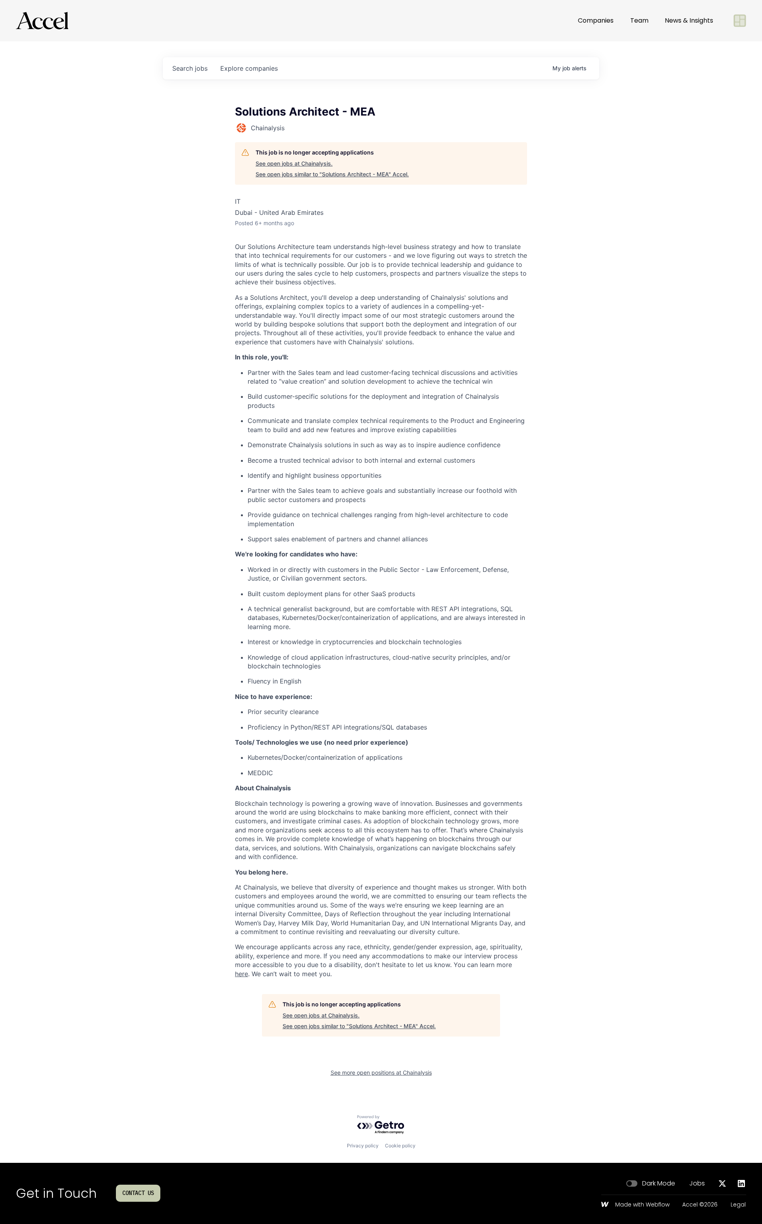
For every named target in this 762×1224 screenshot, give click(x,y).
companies (249, 68)
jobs (190, 68)
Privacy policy (363, 1146)
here (241, 974)
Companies (596, 20)
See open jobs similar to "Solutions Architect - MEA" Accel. (332, 174)
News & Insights (689, 20)
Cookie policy (400, 1146)
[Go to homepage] (42, 20)
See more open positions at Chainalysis (381, 1072)
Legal (738, 1205)
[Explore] (739, 20)
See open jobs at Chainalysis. (294, 163)
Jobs (697, 1183)
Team (639, 20)
